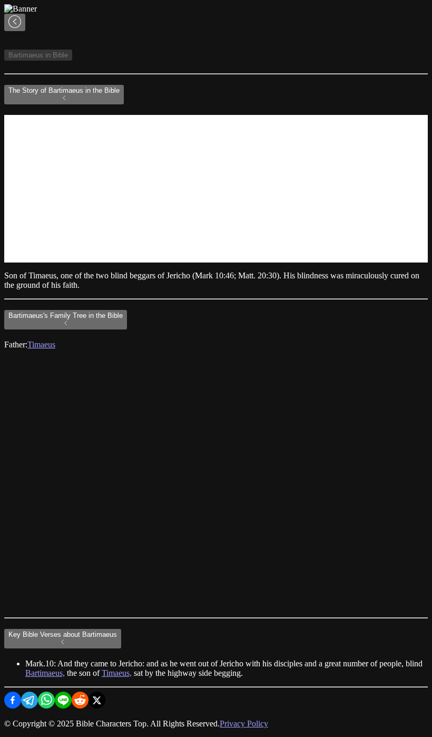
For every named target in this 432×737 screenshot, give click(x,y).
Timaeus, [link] (117, 672)
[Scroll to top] (14, 22)
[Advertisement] (216, 189)
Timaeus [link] (41, 344)
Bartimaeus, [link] (45, 672)
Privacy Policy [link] (244, 723)
